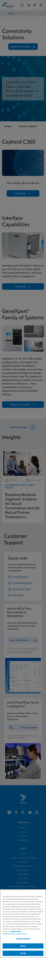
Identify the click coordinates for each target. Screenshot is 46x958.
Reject (23, 946)
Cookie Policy (15, 931)
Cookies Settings (23, 939)
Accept (23, 953)
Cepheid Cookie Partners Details (15, 934)
